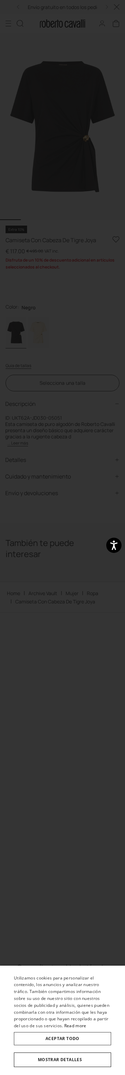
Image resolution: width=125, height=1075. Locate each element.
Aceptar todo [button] (62, 1038)
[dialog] (62, 1020)
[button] (62, 1060)
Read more (75, 1026)
